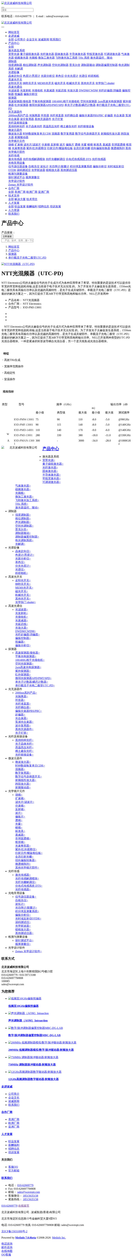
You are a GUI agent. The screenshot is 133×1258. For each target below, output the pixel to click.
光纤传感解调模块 (34, 159)
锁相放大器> (23, 929)
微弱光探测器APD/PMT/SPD (46, 105)
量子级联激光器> (52, 463)
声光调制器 (44, 64)
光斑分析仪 (48, 75)
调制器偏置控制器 (107, 64)
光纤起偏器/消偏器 (110, 90)
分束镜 (46, 144)
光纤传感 (13, 155)
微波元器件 (15, 130)
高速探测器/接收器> (27, 652)
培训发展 (55, 206)
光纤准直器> (23, 703)
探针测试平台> (24, 940)
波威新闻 (43, 39)
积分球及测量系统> (27, 911)
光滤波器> (21, 609)
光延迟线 (60, 90)
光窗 (84, 144)
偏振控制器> (23, 638)
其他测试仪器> (24, 933)
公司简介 (20, 39)
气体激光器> (23, 485)
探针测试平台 (16, 177)
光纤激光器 (47, 54)
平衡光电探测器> (25, 656)
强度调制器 (15, 64)
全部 (11, 39)
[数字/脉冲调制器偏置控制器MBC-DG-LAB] (35, 1027)
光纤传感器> (23, 889)
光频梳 (33, 57)
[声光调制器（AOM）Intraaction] (28, 1013)
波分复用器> (23, 725)
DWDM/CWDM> (25, 631)
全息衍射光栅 (81, 148)
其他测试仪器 (68, 170)
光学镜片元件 (16, 140)
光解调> (20, 543)
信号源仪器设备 (18, 166)
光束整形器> (23, 845)
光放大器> (21, 627)
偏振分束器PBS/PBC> (28, 710)
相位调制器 (30, 64)
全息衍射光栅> (24, 856)
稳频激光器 (21, 57)
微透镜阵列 (118, 148)
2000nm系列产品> (26, 692)
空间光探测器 (88, 101)
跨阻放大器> (23, 783)
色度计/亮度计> (24, 554)
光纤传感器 (99, 159)
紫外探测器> (23, 670)
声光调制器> (23, 522)
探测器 (12, 97)
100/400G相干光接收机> (30, 659)
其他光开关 (88, 83)
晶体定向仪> (23, 551)
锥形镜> (20, 842)
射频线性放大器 (110, 133)
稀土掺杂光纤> (24, 751)
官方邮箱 (13, 1170)
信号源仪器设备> (25, 896)
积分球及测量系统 (81, 166)
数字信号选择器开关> (28, 776)
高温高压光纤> (24, 747)
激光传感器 (15, 159)
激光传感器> (23, 874)
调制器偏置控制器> (27, 536)
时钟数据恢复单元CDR (37, 133)
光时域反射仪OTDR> (28, 918)
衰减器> (20, 834)
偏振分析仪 (30, 94)
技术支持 (13, 195)
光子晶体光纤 (34, 126)
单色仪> (20, 562)
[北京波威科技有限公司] (66, 3)
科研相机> (21, 573)
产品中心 (13, 43)
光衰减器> (21, 620)
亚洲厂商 (43, 191)
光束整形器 (19, 148)
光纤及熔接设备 (18, 122)
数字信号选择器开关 (87, 133)
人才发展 (13, 202)
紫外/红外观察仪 (36, 148)
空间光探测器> (24, 663)
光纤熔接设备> (24, 754)
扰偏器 (19, 94)
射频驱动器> (23, 787)
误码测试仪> (23, 922)
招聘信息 (43, 206)
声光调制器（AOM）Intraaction (28, 1020)
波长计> (20, 903)
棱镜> (18, 827)
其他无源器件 (43, 119)
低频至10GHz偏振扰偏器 (23, 1005)
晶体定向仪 (15, 75)
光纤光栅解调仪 (55, 159)
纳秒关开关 (30, 83)
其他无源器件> (24, 729)
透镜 (77, 144)
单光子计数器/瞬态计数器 (80, 105)
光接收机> (21, 616)
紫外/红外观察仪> (26, 849)
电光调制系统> (24, 540)
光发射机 (25, 90)
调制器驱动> (23, 533)
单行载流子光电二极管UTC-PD (27, 257)
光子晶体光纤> (24, 743)
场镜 (11, 144)
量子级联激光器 (29, 54)
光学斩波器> (23, 925)
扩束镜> (20, 798)
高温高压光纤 (51, 126)
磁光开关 (60, 83)
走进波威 (13, 35)
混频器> (20, 769)
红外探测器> (23, 674)
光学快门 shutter (104, 83)
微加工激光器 (46, 57)
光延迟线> (21, 624)
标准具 (98, 144)
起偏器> (20, 714)
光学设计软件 (16, 180)
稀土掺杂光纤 (68, 126)
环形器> (20, 700)
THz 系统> (21, 503)
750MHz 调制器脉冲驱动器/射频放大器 (32, 1064)
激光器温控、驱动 (101, 57)
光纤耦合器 (71, 115)
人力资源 (13, 210)
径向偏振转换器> (25, 860)
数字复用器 (67, 133)
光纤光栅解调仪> (25, 882)
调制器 (12, 61)
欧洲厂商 (31, 191)
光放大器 (72, 90)
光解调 (19, 68)
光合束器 (119, 115)
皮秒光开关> (23, 580)
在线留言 (23, 1205)
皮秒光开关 (15, 83)
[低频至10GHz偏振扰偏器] (24, 998)
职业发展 (20, 206)
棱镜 (90, 144)
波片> (18, 812)
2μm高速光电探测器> (28, 667)
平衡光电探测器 (41, 101)
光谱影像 (13, 72)
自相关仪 (33, 166)
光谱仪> (20, 569)
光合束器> (21, 718)
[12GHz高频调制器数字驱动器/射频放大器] (34, 1071)
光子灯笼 (57, 119)
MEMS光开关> (24, 587)
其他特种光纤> (24, 740)
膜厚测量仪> (23, 944)
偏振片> (20, 816)
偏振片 (70, 144)
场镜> (18, 794)
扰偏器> (20, 641)
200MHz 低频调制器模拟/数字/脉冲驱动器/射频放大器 (41, 1049)
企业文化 (31, 39)
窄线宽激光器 (95, 54)
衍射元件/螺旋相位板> (28, 852)
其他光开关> (23, 598)
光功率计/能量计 (59, 166)
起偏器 (109, 115)
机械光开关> (23, 594)
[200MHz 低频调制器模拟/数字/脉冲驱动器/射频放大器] (42, 1042)
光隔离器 (34, 115)
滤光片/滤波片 (32, 144)
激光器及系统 (16, 50)
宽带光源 (13, 54)
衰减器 (107, 144)
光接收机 (37, 90)
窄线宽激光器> (51, 478)
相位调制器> (23, 518)
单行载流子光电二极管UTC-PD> (35, 685)
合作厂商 (13, 188)
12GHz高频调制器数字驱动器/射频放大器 (33, 1079)
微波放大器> (23, 761)
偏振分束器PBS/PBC (91, 115)
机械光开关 (73, 83)
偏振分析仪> (23, 645)
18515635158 (30, 1195)
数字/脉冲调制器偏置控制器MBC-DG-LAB (34, 1035)
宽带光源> (48, 460)
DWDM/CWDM (88, 90)
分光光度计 (71, 75)
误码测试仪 (24, 170)
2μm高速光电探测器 (110, 101)
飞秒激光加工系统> (27, 500)
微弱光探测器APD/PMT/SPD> (33, 678)
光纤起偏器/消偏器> (27, 634)
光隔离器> (21, 696)
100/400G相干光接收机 (66, 101)
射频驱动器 (21, 137)
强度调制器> (23, 514)
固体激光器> (50, 471)
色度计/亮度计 (31, 75)
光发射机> (21, 613)
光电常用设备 (16, 162)
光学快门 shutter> (25, 602)
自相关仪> (21, 900)
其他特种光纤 (16, 126)
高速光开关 (15, 79)
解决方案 (20, 199)
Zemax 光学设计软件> (28, 951)
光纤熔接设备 (86, 126)
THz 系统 (84, 57)
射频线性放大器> (25, 780)
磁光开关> (21, 591)
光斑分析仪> (23, 558)
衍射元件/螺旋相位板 (60, 148)
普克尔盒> (21, 529)
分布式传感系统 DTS (78, 159)
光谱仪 (83, 75)
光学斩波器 (38, 170)
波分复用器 (27, 119)
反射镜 (55, 144)
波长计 (44, 166)
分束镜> (20, 805)
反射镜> (20, 809)
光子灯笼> (21, 732)
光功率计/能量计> (26, 907)
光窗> (18, 823)
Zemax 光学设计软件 (20, 184)
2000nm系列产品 (18, 115)
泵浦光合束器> (24, 721)
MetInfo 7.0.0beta (25, 1237)
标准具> (20, 831)
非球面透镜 (118, 144)
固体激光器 (62, 54)
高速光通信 (15, 86)
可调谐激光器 (112, 54)
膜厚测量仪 (32, 177)
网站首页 (13, 32)
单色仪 (59, 75)
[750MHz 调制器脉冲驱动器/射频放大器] (33, 1057)
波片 (62, 144)
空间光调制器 (60, 64)
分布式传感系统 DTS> (28, 885)
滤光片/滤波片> (24, 802)
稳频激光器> (23, 489)
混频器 (56, 133)
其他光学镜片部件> (27, 867)
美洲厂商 (20, 191)
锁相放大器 (53, 170)
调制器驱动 (88, 64)
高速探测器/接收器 (19, 101)
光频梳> (20, 492)
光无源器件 (15, 111)
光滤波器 (13, 90)
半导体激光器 (77, 54)
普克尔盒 (74, 64)
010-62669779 (25, 1185)
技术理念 (31, 199)
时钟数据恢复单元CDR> (30, 765)
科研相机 (93, 75)
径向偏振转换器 (100, 148)
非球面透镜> (23, 838)
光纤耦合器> (23, 707)
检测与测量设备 (18, 173)
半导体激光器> (51, 474)
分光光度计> (23, 565)
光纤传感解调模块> (27, 878)
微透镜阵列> (23, 863)
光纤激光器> (50, 467)
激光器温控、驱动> (27, 507)
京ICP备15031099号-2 (14, 1231)
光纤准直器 (57, 115)
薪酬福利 (31, 206)
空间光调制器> (24, 525)
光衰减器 (49, 90)
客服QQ (13, 1166)
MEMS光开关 (45, 83)
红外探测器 (21, 105)
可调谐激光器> (51, 482)
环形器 (45, 115)
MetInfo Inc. (59, 1237)
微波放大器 (15, 133)
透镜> (18, 820)
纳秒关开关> (23, 584)
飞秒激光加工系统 (66, 57)
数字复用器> (23, 772)
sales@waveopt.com (28, 1192)
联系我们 (55, 39)
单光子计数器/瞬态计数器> (31, 681)
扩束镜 (19, 144)
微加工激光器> (24, 496)
